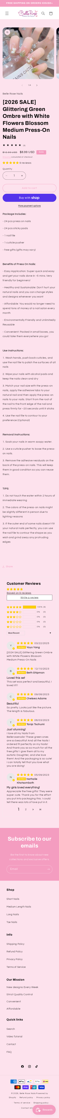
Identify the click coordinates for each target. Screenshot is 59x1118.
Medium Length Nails (19, 907)
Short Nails (13, 899)
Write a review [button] (29, 597)
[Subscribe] (48, 869)
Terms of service (22, 1103)
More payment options (29, 206)
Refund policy (26, 1097)
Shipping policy (40, 1103)
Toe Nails (12, 922)
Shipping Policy (15, 944)
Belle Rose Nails (28, 1093)
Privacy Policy (15, 959)
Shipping (7, 157)
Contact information (31, 1108)
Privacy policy (43, 1097)
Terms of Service (16, 967)
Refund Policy (14, 951)
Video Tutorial (14, 1036)
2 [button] (26, 809)
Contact (11, 1044)
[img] (25, 643)
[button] (7, 13)
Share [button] (9, 566)
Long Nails (13, 914)
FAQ (9, 1052)
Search (11, 1029)
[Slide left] (22, 85)
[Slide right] (36, 85)
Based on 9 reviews (19, 593)
